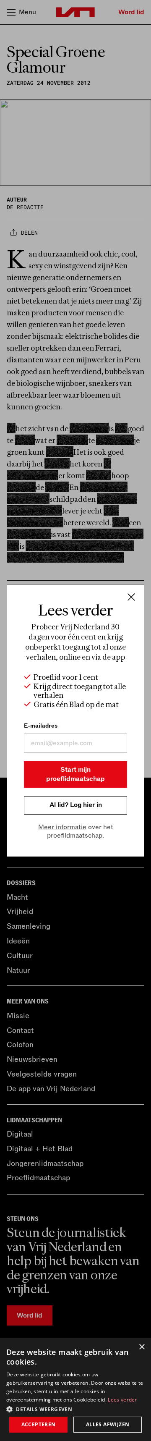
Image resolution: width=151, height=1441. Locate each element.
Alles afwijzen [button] (108, 1424)
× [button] (141, 1347)
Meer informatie (62, 827)
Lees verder (122, 1399)
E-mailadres (40, 725)
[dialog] (75, 1389)
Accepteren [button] (38, 1424)
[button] (75, 1408)
